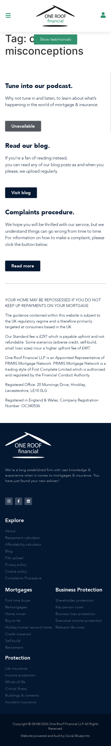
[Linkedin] (28, 501)
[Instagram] (9, 501)
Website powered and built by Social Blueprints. (56, 736)
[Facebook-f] (18, 501)
